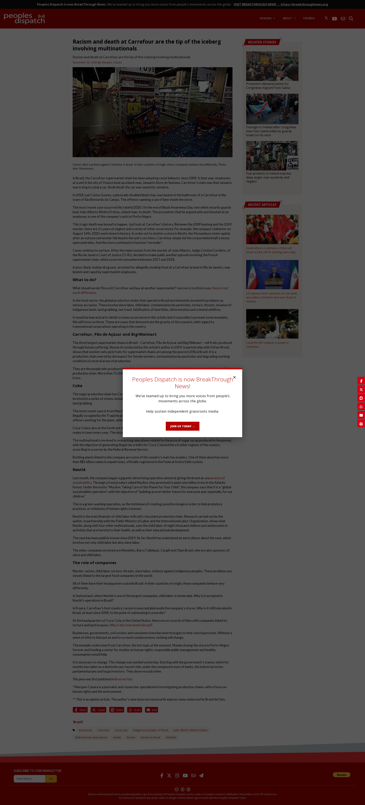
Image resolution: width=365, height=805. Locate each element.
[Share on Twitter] (361, 389)
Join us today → (182, 426)
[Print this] (361, 423)
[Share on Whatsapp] (361, 406)
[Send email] (361, 415)
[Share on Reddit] (361, 398)
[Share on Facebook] (361, 380)
